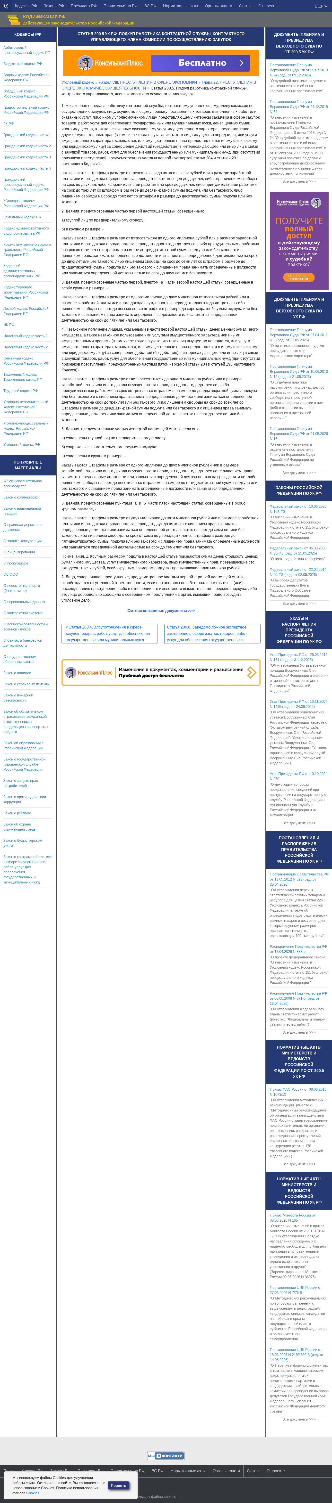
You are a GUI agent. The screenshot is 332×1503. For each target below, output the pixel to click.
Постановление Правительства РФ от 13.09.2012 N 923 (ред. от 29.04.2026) (299, 879)
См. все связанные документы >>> (161, 611)
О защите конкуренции (22, 541)
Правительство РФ (121, 6)
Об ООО (10, 574)
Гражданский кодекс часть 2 (27, 146)
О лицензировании (19, 552)
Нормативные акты (180, 6)
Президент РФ (84, 6)
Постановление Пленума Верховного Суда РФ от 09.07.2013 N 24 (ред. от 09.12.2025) (299, 70)
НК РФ (8, 325)
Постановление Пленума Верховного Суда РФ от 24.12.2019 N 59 (299, 106)
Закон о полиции (17, 673)
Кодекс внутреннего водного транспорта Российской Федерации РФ (27, 249)
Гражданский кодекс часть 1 (27, 135)
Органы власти (218, 6)
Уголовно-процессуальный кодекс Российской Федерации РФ (25, 428)
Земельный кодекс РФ (22, 217)
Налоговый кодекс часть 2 (25, 347)
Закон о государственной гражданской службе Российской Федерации (24, 764)
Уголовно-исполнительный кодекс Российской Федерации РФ (25, 407)
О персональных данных (24, 602)
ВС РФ (150, 6)
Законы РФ (54, 6)
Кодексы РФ (26, 6)
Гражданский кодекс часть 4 (27, 168)
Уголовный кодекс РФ (21, 444)
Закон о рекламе (17, 813)
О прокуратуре (15, 563)
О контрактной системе (23, 613)
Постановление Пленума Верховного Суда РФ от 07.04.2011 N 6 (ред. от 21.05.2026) (299, 335)
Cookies (32, 1493)
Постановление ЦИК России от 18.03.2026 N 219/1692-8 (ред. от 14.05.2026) (296, 1355)
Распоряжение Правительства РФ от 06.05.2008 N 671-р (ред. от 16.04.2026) (298, 998)
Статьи (245, 6)
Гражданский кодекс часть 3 (27, 157)
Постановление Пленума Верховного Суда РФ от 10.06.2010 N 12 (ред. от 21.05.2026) (299, 371)
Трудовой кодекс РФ (20, 391)
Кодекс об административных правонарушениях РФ (21, 271)
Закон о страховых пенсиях (26, 684)
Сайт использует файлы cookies (149, 1497)
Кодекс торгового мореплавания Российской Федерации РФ (25, 292)
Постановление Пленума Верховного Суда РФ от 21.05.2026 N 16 (299, 433)
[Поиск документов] (6, 6)
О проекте (267, 6)
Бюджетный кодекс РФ (22, 64)
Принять (118, 1485)
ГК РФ (8, 124)
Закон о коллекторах (20, 497)
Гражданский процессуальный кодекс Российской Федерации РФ (26, 184)
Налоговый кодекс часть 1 (25, 336)
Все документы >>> (299, 181)
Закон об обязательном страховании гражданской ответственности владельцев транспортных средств (25, 721)
